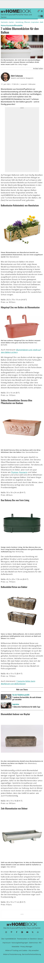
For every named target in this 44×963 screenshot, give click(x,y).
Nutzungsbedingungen (20, 943)
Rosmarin (23, 472)
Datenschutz (33, 943)
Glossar (40, 939)
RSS (40, 943)
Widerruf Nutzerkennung (12, 954)
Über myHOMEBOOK (8, 939)
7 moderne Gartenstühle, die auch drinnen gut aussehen (26, 698)
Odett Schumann (17, 76)
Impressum (7, 943)
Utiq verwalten (33, 950)
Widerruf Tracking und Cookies (16, 950)
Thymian (14, 472)
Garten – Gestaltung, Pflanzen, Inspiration (24, 22)
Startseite (4, 22)
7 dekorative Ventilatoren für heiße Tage (26, 707)
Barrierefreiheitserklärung (31, 954)
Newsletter (16, 947)
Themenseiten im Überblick (27, 939)
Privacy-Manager (26, 947)
